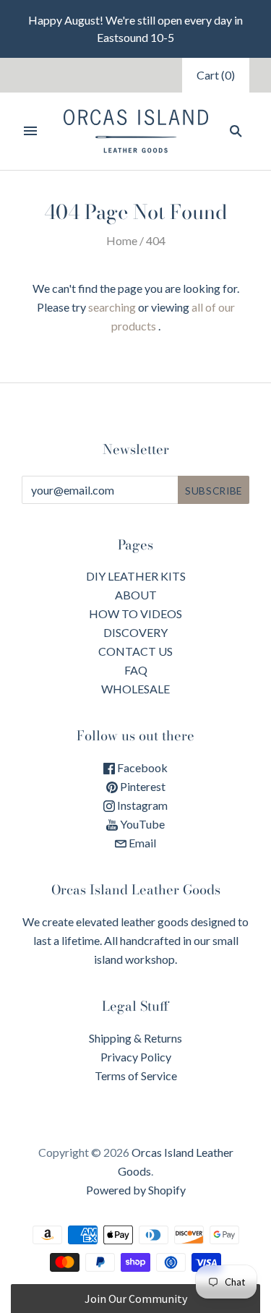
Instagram (141, 805)
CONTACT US (135, 651)
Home (121, 240)
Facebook (141, 767)
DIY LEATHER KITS (136, 576)
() (216, 75)
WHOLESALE (135, 689)
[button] (135, 1298)
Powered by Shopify (136, 1190)
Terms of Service (136, 1075)
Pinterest (141, 786)
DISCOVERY (135, 632)
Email (141, 843)
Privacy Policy (135, 1057)
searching (112, 307)
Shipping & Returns (135, 1038)
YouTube (141, 824)
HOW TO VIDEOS (135, 613)
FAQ (135, 670)
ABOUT (136, 595)
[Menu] (30, 130)
